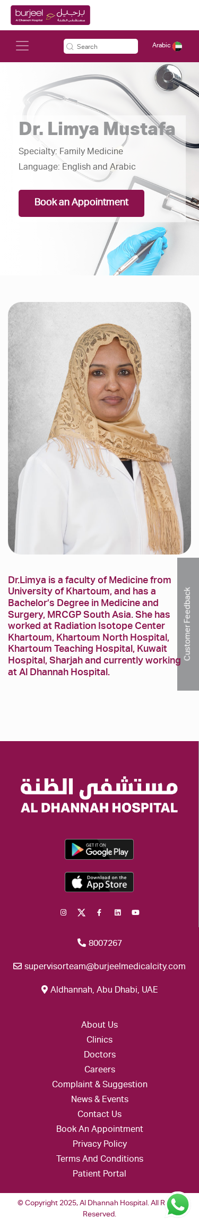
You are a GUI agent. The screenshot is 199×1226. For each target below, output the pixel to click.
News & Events (99, 1100)
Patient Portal (99, 1175)
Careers (99, 1071)
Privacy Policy (100, 1145)
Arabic (162, 46)
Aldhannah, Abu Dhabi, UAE (103, 991)
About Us (99, 1026)
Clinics (99, 1041)
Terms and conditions (99, 1160)
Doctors (100, 1056)
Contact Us (99, 1115)
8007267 (104, 944)
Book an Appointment (81, 203)
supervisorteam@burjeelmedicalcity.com (104, 967)
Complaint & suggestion (100, 1085)
